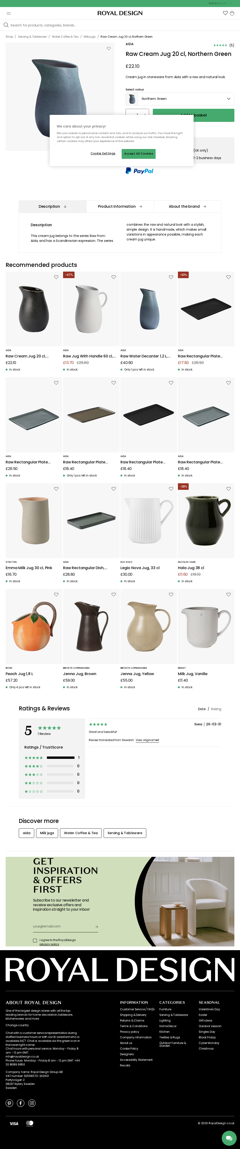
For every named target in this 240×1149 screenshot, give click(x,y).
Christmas (206, 1048)
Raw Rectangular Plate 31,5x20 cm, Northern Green (31, 462)
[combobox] (180, 98)
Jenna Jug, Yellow (137, 674)
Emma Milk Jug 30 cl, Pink (29, 568)
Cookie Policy (129, 1048)
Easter (203, 1015)
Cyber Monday (209, 1043)
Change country (17, 1025)
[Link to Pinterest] (9, 1103)
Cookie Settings (103, 153)
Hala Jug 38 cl (191, 568)
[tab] (52, 206)
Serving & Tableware (173, 1015)
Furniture (165, 1009)
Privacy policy (129, 1031)
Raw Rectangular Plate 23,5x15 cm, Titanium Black (145, 462)
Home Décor (167, 1026)
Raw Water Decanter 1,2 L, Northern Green (144, 356)
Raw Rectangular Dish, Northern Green (84, 568)
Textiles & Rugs (169, 1037)
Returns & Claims (132, 1020)
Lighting (165, 1020)
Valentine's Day (209, 1009)
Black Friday (207, 1037)
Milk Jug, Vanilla (192, 674)
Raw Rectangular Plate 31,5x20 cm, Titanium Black (202, 356)
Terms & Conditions (134, 1026)
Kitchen (164, 1031)
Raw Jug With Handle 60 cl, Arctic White (88, 356)
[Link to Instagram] (32, 1103)
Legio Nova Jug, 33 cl (140, 568)
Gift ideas (205, 1020)
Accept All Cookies (138, 154)
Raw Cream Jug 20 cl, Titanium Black (26, 356)
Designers (127, 1054)
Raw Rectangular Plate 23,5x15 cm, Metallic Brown (87, 462)
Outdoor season (210, 1026)
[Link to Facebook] (20, 1103)
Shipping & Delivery (133, 1015)
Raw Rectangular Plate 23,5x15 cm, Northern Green (203, 462)
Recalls (125, 1065)
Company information (136, 1037)
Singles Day (207, 1031)
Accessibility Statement (136, 1059)
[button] (225, 13)
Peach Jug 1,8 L (19, 674)
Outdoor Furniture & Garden (172, 1044)
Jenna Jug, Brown (79, 674)
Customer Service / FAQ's (137, 1009)
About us (126, 1043)
